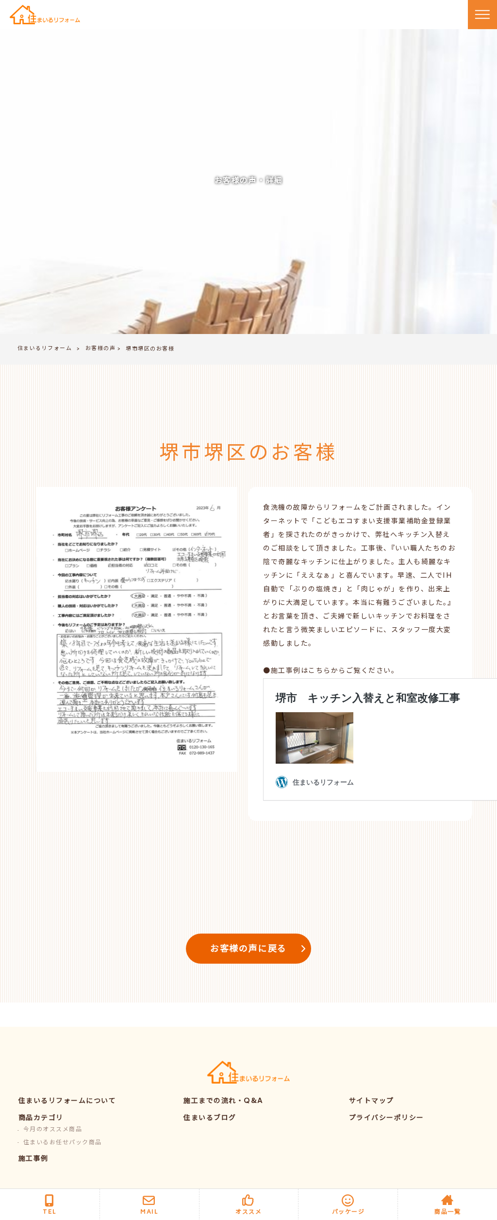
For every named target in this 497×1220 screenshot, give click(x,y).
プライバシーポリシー (386, 1118)
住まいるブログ (209, 1118)
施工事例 (33, 1159)
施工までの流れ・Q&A (223, 1101)
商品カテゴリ (41, 1118)
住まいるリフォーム (44, 348)
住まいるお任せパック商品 (62, 1143)
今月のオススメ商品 (53, 1130)
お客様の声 (100, 348)
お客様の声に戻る (248, 949)
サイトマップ (371, 1101)
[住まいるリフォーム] (45, 14)
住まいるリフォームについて (67, 1101)
